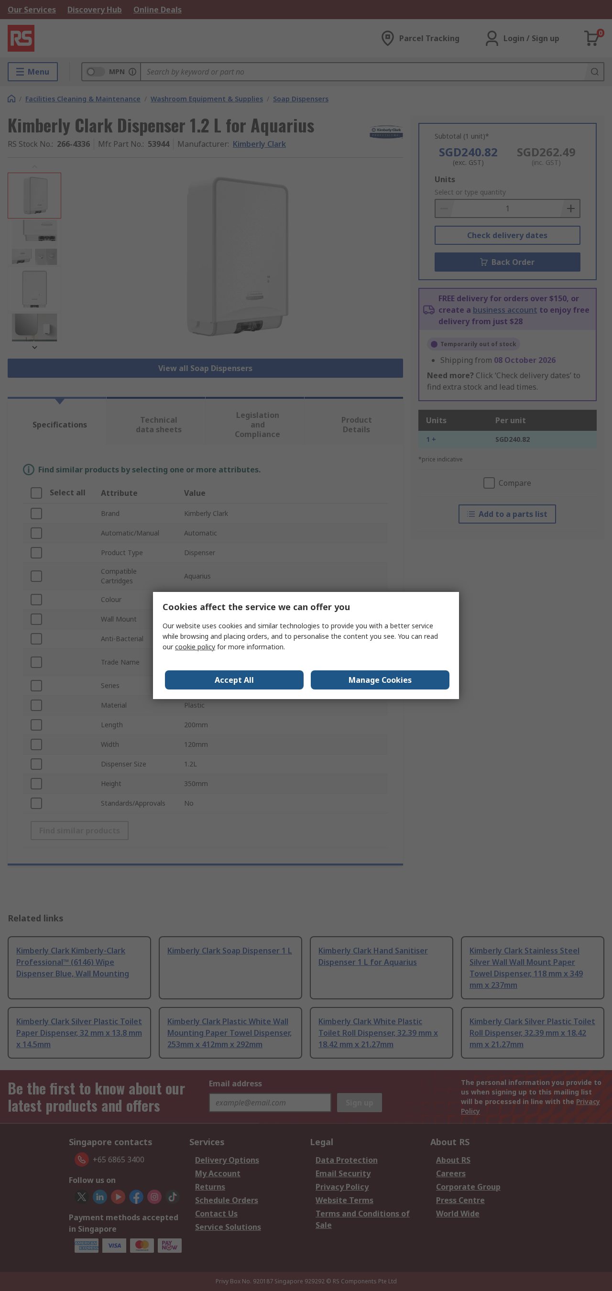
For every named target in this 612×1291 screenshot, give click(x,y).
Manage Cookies (380, 680)
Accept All (234, 680)
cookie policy (195, 646)
